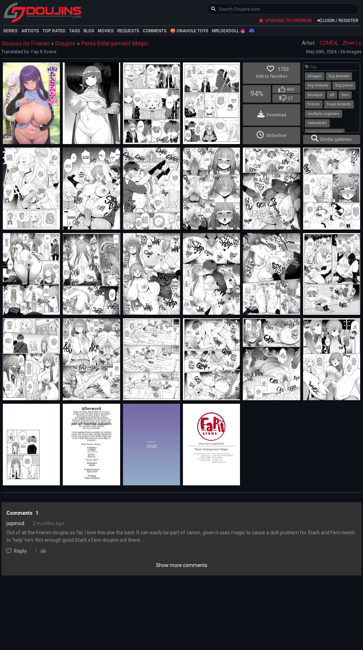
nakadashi (317, 123)
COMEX (328, 43)
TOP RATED (54, 30)
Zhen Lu (352, 43)
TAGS (74, 30)
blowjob (315, 95)
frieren (314, 104)
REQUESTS (128, 30)
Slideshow (276, 135)
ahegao (315, 76)
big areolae (339, 76)
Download (276, 114)
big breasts (318, 85)
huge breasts (339, 104)
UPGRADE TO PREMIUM (288, 20)
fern (345, 95)
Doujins (65, 43)
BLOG (89, 30)
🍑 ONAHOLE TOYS (189, 30)
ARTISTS (30, 30)
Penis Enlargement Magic (115, 43)
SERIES (10, 30)
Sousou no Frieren (25, 43)
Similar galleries (336, 139)
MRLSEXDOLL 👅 (228, 30)
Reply (20, 551)
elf (332, 95)
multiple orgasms (323, 113)
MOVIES (106, 30)
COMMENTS (155, 30)
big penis (344, 85)
